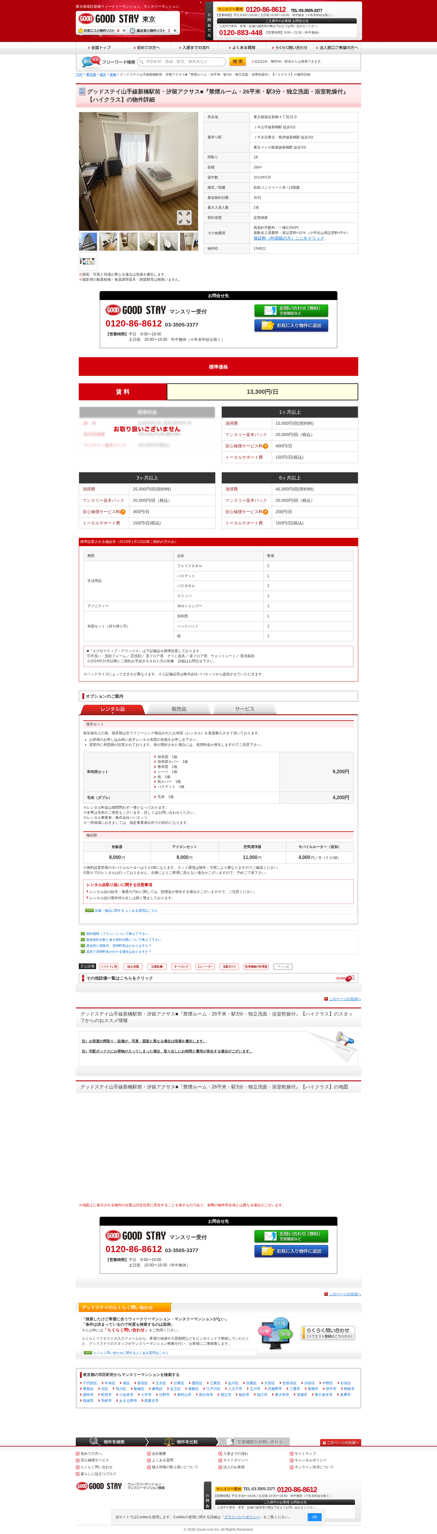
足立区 (175, 1389)
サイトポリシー (235, 1460)
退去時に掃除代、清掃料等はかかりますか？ (119, 945)
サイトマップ (305, 1454)
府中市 (331, 1389)
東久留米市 (324, 1395)
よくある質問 (162, 1460)
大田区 (269, 1383)
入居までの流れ (235, 1454)
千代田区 (90, 1383)
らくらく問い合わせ (97, 1467)
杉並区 (345, 1383)
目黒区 (251, 1383)
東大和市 (282, 1395)
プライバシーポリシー (242, 1517)
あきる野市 (128, 1401)
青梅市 (313, 1389)
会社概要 (159, 1454)
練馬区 (157, 1389)
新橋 (113, 74)
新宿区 (142, 1383)
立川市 (255, 1389)
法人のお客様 (234, 1467)
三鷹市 (295, 1389)
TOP (79, 74)
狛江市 (262, 1395)
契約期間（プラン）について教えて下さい (117, 933)
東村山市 (184, 1395)
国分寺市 (206, 1395)
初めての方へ (91, 1454)
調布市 (88, 1395)
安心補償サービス (95, 1460)
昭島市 (349, 1389)
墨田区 (197, 1383)
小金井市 (126, 1395)
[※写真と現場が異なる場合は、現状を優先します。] (138, 114)
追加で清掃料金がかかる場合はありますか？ (119, 951)
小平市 (146, 1395)
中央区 (110, 1383)
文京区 (160, 1383)
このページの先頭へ (345, 999)
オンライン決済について (314, 1467)
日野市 (164, 1395)
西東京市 (151, 1401)
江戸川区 (213, 1389)
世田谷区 (289, 1383)
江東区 (215, 1383)
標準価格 (218, 366)
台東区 (179, 1383)
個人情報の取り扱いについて (175, 1467)
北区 (104, 1389)
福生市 (244, 1395)
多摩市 (345, 1395)
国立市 (226, 1395)
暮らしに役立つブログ (98, 1474)
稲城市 (88, 1401)
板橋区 (139, 1389)
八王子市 (235, 1389)
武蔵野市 (275, 1389)
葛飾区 (193, 1389)
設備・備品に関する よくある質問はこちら (126, 910)
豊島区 (88, 1389)
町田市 (106, 1395)
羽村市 (106, 1401)
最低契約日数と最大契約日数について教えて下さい (123, 939)
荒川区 (121, 1389)
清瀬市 (302, 1395)
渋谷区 (309, 1383)
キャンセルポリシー (311, 1460)
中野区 (327, 1383)
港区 (103, 74)
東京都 (91, 74)
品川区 (233, 1383)
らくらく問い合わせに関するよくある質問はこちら (131, 1353)
